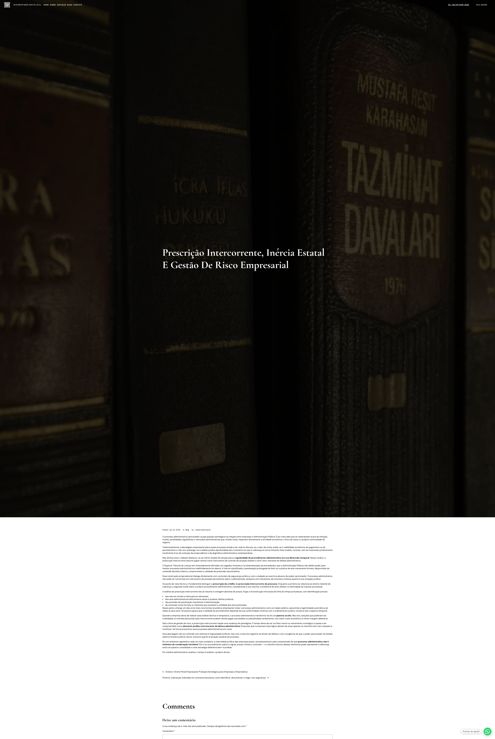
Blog (187, 530)
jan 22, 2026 (175, 530)
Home (46, 5)
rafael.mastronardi (203, 530)
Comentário (168, 731)
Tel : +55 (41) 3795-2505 (458, 5)
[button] (487, 731)
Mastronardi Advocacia (27, 4)
